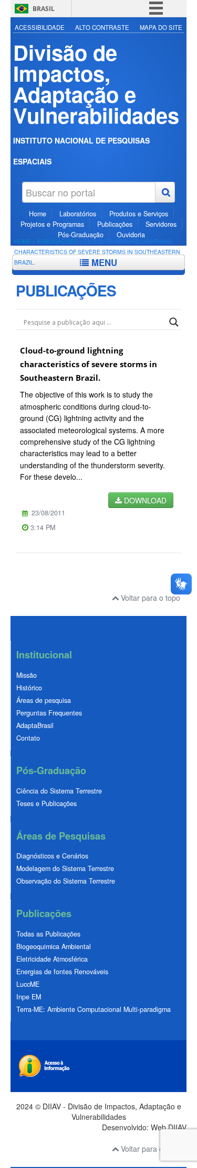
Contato (28, 738)
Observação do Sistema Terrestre (65, 881)
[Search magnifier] (174, 322)
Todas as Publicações (48, 934)
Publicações (114, 224)
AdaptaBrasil (35, 725)
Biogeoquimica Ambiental (53, 946)
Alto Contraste (102, 27)
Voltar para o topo (149, 597)
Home (37, 213)
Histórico (29, 687)
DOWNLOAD (144, 500)
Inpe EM (28, 996)
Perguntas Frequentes (49, 713)
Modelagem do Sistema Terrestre (65, 868)
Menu (103, 262)
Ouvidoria (131, 234)
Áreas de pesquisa (43, 700)
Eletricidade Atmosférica (52, 959)
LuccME (27, 984)
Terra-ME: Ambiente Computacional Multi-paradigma (93, 1009)
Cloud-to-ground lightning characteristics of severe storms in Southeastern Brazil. (88, 364)
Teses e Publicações (46, 803)
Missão (26, 675)
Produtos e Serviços (138, 213)
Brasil (44, 8)
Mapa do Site (161, 27)
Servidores (161, 224)
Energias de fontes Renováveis (62, 971)
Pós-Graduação (80, 234)
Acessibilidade (40, 27)
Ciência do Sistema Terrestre (59, 791)
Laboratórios (77, 213)
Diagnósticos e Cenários (52, 856)
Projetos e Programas (52, 224)
